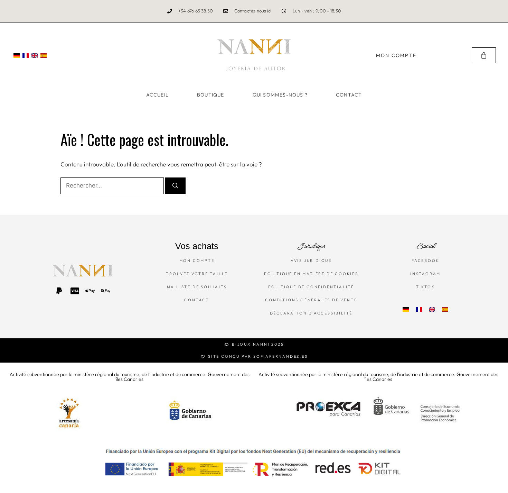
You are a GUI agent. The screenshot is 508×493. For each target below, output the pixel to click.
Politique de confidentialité (311, 286)
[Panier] (484, 55)
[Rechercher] (175, 185)
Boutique (210, 95)
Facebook (425, 260)
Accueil (157, 95)
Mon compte (197, 260)
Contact (349, 95)
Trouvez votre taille (197, 273)
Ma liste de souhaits (197, 286)
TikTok (425, 286)
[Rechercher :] (112, 185)
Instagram (425, 273)
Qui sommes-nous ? (280, 95)
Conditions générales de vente (311, 300)
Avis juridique (311, 260)
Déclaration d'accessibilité (311, 313)
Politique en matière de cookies (311, 273)
